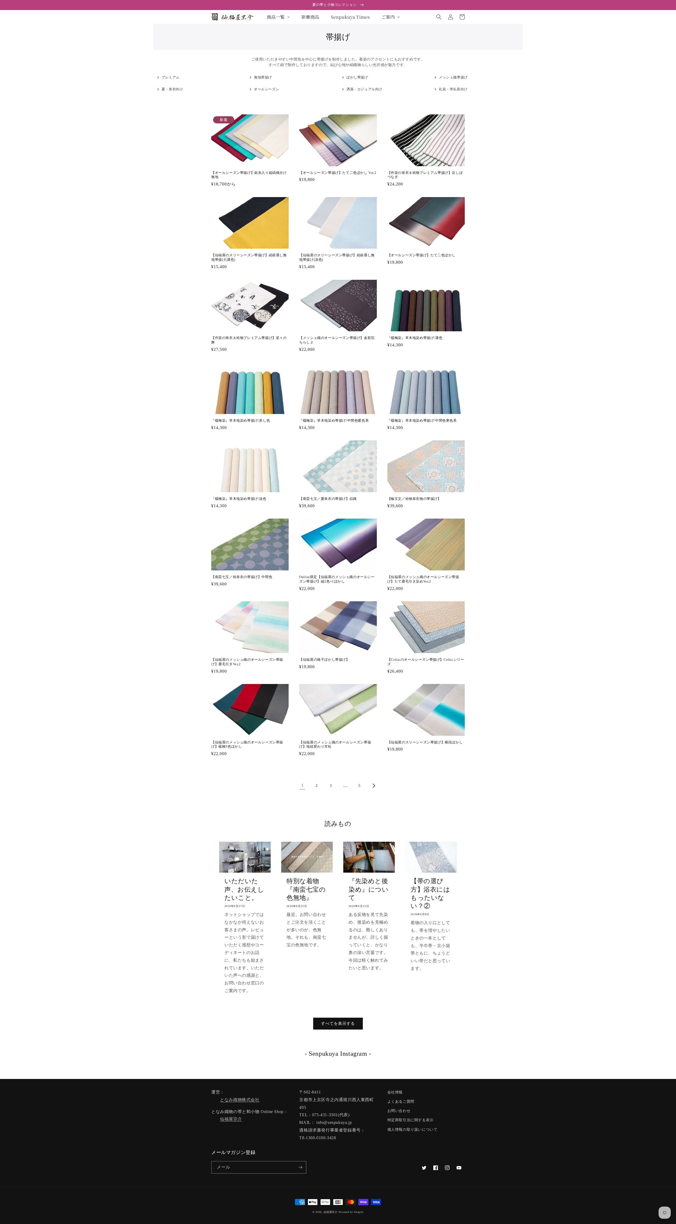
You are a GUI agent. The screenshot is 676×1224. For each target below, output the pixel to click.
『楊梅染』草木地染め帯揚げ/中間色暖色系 (334, 420)
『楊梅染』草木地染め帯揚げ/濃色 (415, 338)
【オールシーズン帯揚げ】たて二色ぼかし (421, 255)
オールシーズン (266, 89)
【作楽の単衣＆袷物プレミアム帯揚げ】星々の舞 (249, 340)
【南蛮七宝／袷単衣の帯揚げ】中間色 (241, 577)
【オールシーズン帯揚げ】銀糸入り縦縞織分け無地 (249, 175)
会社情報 (395, 1092)
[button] (439, 17)
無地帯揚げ (263, 77)
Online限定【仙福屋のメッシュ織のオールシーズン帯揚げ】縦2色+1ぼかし (336, 579)
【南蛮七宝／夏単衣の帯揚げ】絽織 (328, 499)
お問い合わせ (399, 1111)
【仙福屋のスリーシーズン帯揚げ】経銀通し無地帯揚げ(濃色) (249, 257)
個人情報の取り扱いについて (412, 1130)
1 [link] (302, 785)
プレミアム (171, 77)
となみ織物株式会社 (239, 1099)
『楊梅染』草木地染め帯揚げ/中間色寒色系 (422, 420)
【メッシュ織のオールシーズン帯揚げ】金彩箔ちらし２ (337, 340)
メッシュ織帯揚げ (453, 77)
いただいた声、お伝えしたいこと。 (244, 889)
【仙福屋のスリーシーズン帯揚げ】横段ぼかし (425, 742)
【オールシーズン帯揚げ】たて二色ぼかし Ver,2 (337, 173)
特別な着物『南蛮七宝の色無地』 (306, 889)
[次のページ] (373, 786)
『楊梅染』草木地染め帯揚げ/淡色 (238, 499)
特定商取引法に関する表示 (410, 1120)
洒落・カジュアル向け (364, 89)
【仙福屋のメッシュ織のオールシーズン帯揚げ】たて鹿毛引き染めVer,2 (423, 579)
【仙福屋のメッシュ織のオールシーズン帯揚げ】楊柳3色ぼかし (247, 744)
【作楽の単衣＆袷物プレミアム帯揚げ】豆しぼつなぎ (425, 175)
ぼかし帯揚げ (357, 77)
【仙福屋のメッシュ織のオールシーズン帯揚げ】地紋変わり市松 (335, 744)
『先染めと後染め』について (369, 889)
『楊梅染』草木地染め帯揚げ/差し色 (240, 420)
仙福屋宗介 (231, 1119)
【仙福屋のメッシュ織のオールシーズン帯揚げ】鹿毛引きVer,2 (247, 662)
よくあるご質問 (400, 1102)
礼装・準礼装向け (453, 89)
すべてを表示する (338, 1023)
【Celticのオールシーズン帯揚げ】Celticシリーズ (425, 662)
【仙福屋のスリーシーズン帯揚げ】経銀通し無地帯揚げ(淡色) (337, 257)
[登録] (300, 1167)
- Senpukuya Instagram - (338, 1053)
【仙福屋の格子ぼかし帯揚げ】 (324, 660)
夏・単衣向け (172, 89)
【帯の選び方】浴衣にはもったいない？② (430, 893)
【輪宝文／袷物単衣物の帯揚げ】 (414, 499)
